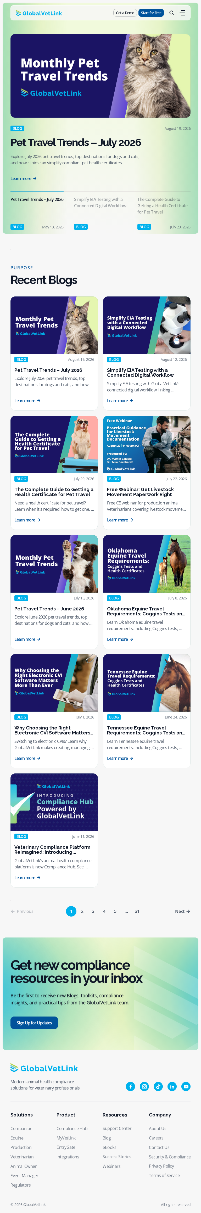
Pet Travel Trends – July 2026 (75, 142)
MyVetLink (66, 1138)
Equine (16, 1138)
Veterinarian (22, 1157)
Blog (107, 1138)
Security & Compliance (170, 1157)
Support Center (117, 1128)
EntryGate (66, 1147)
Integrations (68, 1157)
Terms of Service (164, 1175)
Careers (156, 1138)
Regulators (20, 1185)
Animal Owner (23, 1166)
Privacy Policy (161, 1166)
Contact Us (159, 1147)
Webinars (111, 1166)
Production (20, 1147)
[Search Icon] (171, 12)
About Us (157, 1128)
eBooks (109, 1147)
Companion (21, 1128)
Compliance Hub (72, 1128)
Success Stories (117, 1157)
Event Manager (24, 1175)
